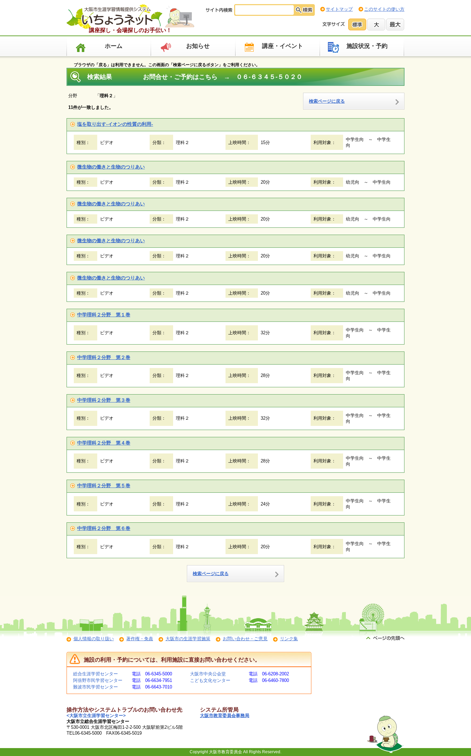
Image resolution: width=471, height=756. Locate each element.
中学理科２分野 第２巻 (103, 357)
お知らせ (198, 46)
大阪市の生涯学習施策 (188, 638)
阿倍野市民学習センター (97, 680)
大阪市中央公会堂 (208, 673)
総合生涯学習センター (95, 673)
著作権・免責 (139, 638)
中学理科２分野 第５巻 (103, 485)
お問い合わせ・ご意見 (245, 638)
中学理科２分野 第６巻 (103, 528)
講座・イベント (282, 46)
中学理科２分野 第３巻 (103, 400)
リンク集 (289, 638)
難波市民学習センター (95, 686)
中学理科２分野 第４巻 (103, 443)
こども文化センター (210, 680)
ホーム (113, 46)
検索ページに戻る (327, 101)
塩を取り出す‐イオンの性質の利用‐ (115, 124)
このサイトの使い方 (384, 9)
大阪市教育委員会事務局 (224, 715)
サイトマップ (339, 9)
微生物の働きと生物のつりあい (111, 167)
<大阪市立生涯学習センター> (96, 715)
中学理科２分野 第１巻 (103, 314)
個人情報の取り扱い (93, 638)
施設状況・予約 (367, 46)
